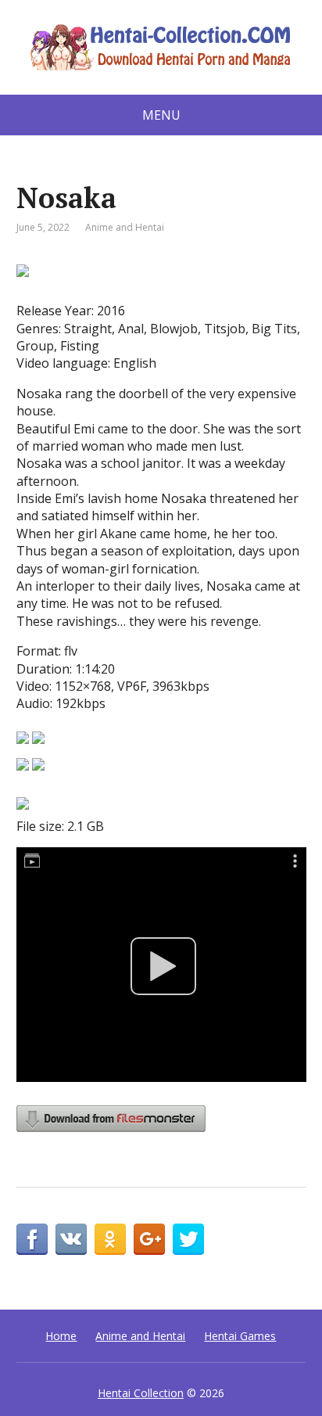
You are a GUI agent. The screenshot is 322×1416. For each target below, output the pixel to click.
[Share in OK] (110, 1239)
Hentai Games (240, 1335)
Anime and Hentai (124, 227)
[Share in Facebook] (32, 1239)
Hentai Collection (141, 1392)
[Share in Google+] (149, 1239)
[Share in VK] (71, 1239)
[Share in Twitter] (188, 1239)
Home (61, 1335)
